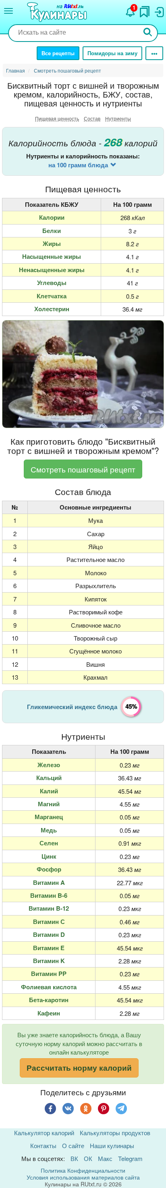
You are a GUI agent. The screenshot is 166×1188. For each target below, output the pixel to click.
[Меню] (8, 11)
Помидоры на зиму (112, 53)
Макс (105, 1158)
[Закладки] (144, 9)
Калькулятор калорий (44, 1132)
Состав (92, 118)
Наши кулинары (112, 1145)
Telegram (130, 1158)
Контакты (43, 1145)
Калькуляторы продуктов (115, 1132)
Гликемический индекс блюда (72, 706)
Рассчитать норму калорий (79, 1067)
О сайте (73, 1145)
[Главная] (58, 12)
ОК (88, 1158)
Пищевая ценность (57, 118)
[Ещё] (154, 53)
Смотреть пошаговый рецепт (83, 469)
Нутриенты (118, 118)
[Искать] (148, 32)
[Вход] (159, 10)
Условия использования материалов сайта (83, 1177)
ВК (74, 1158)
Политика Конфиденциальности (83, 1170)
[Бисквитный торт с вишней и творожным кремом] (83, 374)
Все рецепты (58, 53)
